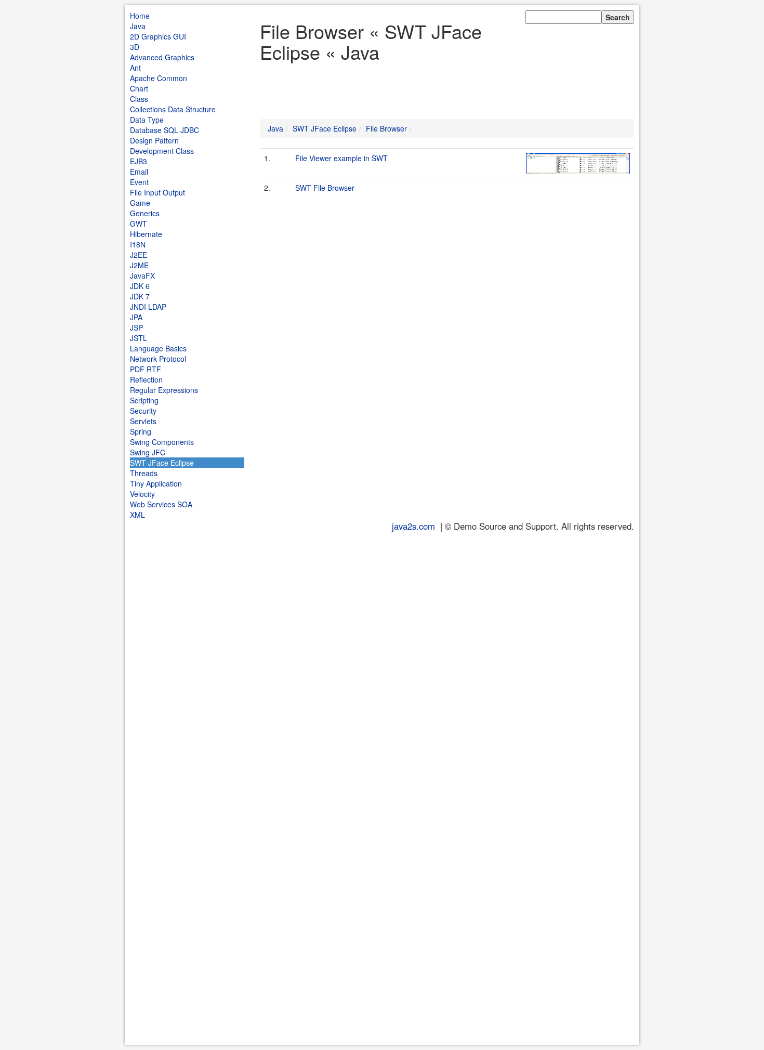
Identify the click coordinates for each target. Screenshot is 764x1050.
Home (140, 15)
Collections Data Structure (173, 109)
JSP (136, 327)
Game (140, 203)
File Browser (386, 128)
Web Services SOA (161, 504)
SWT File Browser (324, 187)
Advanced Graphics (162, 57)
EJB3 (138, 161)
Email (139, 171)
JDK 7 (140, 296)
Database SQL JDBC (164, 130)
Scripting (144, 400)
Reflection (146, 379)
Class (139, 99)
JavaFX (142, 275)
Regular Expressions (164, 390)
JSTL (138, 338)
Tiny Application (156, 483)
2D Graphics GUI (158, 36)
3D (134, 47)
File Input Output (157, 192)
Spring (140, 431)
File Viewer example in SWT (341, 158)
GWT (138, 223)
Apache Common (158, 78)
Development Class (162, 151)
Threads (143, 473)
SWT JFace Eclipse (162, 462)
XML (137, 514)
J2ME (139, 265)
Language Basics (158, 348)
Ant (135, 67)
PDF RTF (145, 369)
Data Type (147, 119)
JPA (136, 317)
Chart (139, 88)
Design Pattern (154, 140)
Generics (145, 213)
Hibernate (146, 234)
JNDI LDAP (148, 306)
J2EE (138, 255)
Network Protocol (158, 358)
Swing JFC (147, 452)
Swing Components (162, 442)
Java (138, 26)
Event (139, 182)
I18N (138, 244)
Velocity (142, 494)
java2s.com (413, 526)
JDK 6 (140, 286)
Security (143, 410)
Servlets (143, 421)
